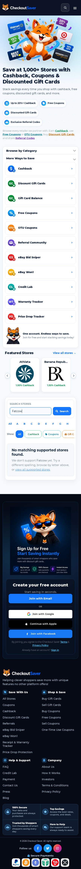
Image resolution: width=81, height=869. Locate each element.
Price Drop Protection (18, 752)
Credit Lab (10, 773)
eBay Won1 (10, 736)
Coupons (53, 434)
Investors (48, 779)
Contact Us (10, 785)
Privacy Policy (40, 645)
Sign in (55, 650)
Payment (9, 779)
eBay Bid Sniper (14, 730)
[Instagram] (57, 848)
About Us (48, 766)
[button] (7, 375)
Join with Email (40, 598)
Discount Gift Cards (61, 134)
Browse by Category (21, 150)
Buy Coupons (51, 711)
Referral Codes (25, 138)
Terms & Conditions (55, 785)
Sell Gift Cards (51, 705)
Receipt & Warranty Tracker (16, 744)
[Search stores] (65, 7)
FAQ (5, 766)
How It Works (51, 773)
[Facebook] (38, 848)
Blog (6, 798)
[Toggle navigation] (75, 7)
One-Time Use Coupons (58, 730)
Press (6, 791)
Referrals (9, 723)
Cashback (61, 130)
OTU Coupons (33, 134)
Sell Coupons (51, 723)
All (10, 423)
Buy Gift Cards (51, 698)
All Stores (9, 698)
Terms (63, 641)
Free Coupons (12, 134)
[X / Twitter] (48, 848)
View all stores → (64, 353)
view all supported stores (32, 469)
